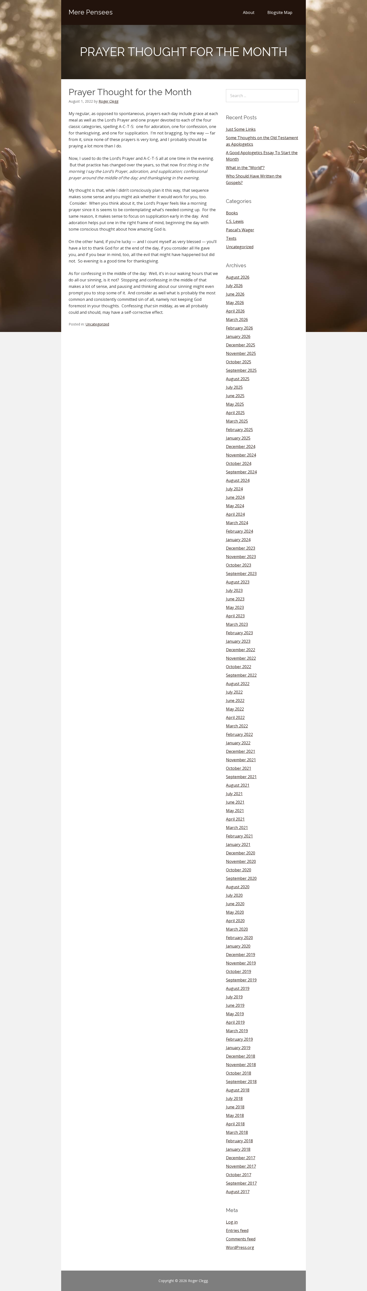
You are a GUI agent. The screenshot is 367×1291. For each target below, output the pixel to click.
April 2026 (235, 311)
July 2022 (234, 692)
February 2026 (239, 328)
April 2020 (235, 920)
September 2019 (241, 980)
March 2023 (237, 624)
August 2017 (237, 1191)
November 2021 (241, 760)
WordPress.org (240, 1247)
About (248, 12)
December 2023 (240, 548)
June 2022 (235, 700)
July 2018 (234, 1098)
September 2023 (241, 573)
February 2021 (239, 836)
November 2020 (241, 861)
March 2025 (237, 421)
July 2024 (234, 489)
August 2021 (237, 785)
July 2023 (234, 590)
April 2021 (235, 819)
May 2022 (235, 709)
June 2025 (235, 395)
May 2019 (235, 1014)
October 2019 (238, 971)
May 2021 (235, 810)
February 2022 (239, 734)
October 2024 (238, 463)
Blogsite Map (279, 12)
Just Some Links (241, 129)
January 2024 (238, 539)
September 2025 (241, 370)
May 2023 (235, 607)
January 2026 (238, 336)
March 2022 (237, 726)
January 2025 (238, 438)
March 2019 (237, 1030)
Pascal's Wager (240, 230)
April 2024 (235, 514)
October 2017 (238, 1174)
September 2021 (241, 776)
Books (232, 213)
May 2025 (235, 404)
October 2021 (238, 768)
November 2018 (241, 1064)
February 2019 (239, 1039)
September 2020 (241, 878)
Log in (232, 1222)
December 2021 (240, 751)
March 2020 (237, 929)
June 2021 (235, 802)
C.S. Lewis (235, 221)
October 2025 (238, 362)
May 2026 (235, 302)
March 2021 (237, 827)
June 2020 (235, 903)
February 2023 (239, 633)
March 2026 (237, 319)
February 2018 (239, 1141)
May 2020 (235, 912)
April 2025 (235, 412)
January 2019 (238, 1047)
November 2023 (241, 556)
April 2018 (235, 1124)
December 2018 (240, 1056)
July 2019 (234, 997)
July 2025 (234, 387)
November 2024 (241, 455)
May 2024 (235, 506)
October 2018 (238, 1073)
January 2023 (238, 641)
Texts (231, 238)
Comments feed (240, 1239)
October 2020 (238, 870)
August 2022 (237, 683)
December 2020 (240, 853)
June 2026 (235, 294)
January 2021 (238, 844)
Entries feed (237, 1230)
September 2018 (241, 1081)
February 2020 (239, 937)
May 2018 (235, 1115)
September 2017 (241, 1183)
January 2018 (238, 1149)
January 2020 (238, 946)
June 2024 (235, 497)
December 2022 (240, 649)
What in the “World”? (245, 167)
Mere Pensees (91, 12)
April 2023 (235, 616)
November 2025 (241, 353)
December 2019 (240, 954)
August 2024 (237, 480)
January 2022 (238, 743)
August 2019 (237, 988)
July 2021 (234, 793)
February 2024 (239, 531)
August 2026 (237, 277)
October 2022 (238, 666)
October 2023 (238, 565)
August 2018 (237, 1090)
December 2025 (240, 345)
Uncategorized (97, 324)
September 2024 (241, 472)
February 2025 (239, 429)
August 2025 (237, 379)
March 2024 (237, 522)
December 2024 (240, 446)
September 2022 (241, 675)
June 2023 (235, 599)
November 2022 (241, 658)
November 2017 (241, 1166)
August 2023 (237, 582)
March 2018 (237, 1132)
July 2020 (234, 895)
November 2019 (241, 963)
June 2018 (235, 1107)
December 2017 (240, 1158)
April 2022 (235, 717)
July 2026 (234, 285)
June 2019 (235, 1005)
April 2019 (235, 1022)
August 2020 (237, 887)
